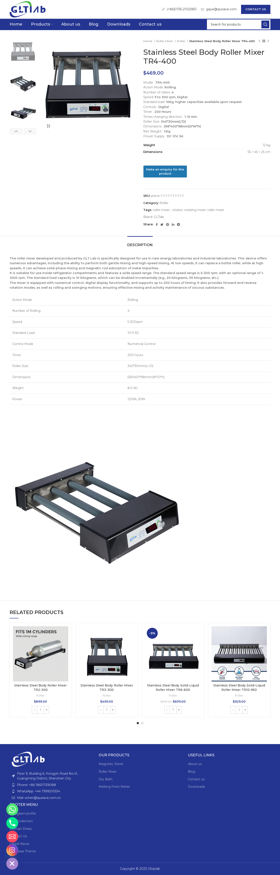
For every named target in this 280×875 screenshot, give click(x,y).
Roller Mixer (165, 41)
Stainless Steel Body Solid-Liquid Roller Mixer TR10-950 (239, 687)
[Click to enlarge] (48, 125)
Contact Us (255, 9)
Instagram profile (23, 813)
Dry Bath (105, 779)
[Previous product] (259, 41)
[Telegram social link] (178, 224)
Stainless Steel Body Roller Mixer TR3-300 (106, 687)
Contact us (196, 779)
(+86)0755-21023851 (182, 9)
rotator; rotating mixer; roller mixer (198, 210)
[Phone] (12, 823)
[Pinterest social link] (167, 224)
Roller (181, 41)
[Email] (12, 836)
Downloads (196, 787)
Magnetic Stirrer (111, 764)
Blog (191, 772)
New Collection (21, 821)
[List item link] (51, 784)
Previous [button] (16, 131)
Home (148, 41)
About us (195, 764)
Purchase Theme (23, 851)
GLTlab (159, 217)
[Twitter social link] (162, 224)
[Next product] (268, 41)
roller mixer (161, 210)
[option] (23, 52)
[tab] (140, 242)
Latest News (19, 844)
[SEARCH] (265, 24)
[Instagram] (12, 850)
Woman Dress (21, 829)
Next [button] (30, 131)
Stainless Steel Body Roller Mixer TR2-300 (40, 687)
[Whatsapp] (12, 809)
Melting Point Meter (114, 787)
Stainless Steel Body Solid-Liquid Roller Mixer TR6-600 (173, 687)
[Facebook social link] (156, 224)
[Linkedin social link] (173, 224)
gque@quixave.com (221, 9)
